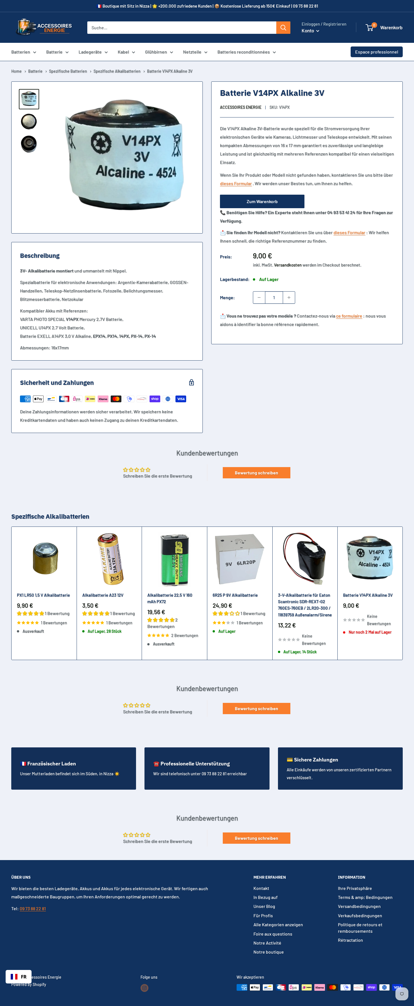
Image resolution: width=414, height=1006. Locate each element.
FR (23, 976)
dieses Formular (236, 183)
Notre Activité (267, 942)
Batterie (54, 51)
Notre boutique (268, 951)
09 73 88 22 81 (33, 908)
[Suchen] (283, 27)
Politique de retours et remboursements (360, 927)
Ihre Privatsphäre (355, 888)
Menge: (227, 297)
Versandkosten (288, 264)
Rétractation (350, 940)
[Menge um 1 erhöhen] (289, 297)
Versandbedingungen (359, 906)
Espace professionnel (376, 51)
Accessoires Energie (240, 107)
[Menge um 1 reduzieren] (259, 297)
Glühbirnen (156, 51)
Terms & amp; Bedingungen (365, 897)
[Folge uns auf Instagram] (144, 988)
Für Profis (263, 915)
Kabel (123, 51)
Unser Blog (264, 906)
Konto (308, 30)
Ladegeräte (90, 51)
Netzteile (192, 51)
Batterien (20, 51)
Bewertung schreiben (256, 472)
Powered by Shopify (28, 984)
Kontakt (261, 888)
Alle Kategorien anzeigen (278, 924)
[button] (369, 27)
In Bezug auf (265, 897)
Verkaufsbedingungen (360, 915)
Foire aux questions (272, 933)
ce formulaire (349, 315)
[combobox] (19, 976)
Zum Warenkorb (262, 201)
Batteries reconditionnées (243, 51)
